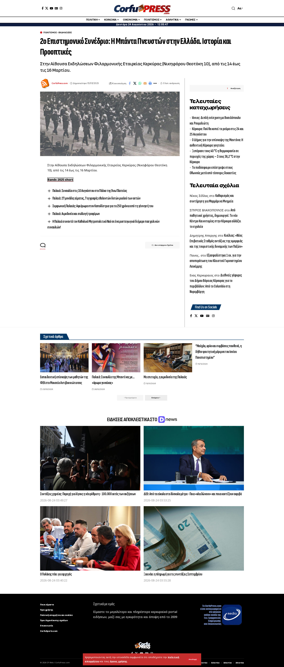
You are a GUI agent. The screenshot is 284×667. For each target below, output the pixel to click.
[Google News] (56, 8)
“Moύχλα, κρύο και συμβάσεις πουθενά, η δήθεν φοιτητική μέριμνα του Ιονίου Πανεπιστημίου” (218, 352)
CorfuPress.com (60, 83)
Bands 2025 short (60, 180)
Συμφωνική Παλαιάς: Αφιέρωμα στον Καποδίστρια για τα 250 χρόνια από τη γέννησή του (102, 206)
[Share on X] (134, 83)
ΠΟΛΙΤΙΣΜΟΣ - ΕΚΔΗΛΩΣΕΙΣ (57, 32)
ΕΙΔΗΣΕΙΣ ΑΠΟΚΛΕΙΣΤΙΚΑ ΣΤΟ (132, 419)
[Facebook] (42, 8)
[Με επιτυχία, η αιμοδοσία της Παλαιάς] (168, 357)
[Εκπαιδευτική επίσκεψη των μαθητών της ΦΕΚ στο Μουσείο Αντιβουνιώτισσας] (64, 357)
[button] (192, 659)
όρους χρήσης (118, 661)
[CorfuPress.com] (142, 8)
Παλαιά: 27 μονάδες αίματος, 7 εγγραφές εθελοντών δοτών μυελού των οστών (96, 198)
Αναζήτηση (235, 88)
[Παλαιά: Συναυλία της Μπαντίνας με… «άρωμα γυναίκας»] (116, 357)
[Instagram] (61, 8)
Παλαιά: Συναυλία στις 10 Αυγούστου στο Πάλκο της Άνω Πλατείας (89, 190)
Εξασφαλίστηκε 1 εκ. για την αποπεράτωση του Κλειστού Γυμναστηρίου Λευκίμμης (216, 261)
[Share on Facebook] (129, 83)
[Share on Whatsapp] (140, 83)
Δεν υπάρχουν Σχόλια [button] (163, 245)
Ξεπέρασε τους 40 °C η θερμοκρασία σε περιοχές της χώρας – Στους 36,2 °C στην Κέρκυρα (215, 156)
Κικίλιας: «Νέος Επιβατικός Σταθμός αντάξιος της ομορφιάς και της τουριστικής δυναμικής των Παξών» (216, 241)
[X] (46, 8)
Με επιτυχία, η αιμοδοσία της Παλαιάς (165, 377)
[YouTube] (51, 8)
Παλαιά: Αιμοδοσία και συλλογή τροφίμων (76, 213)
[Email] (145, 83)
